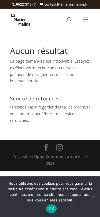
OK (51, 208)
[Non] (93, 196)
